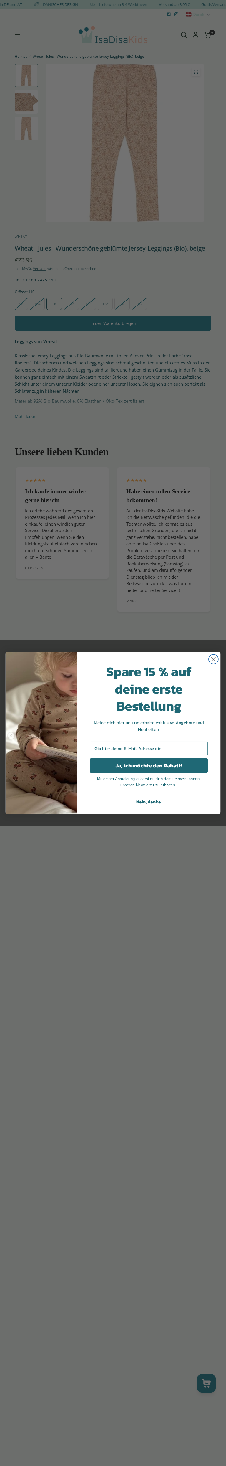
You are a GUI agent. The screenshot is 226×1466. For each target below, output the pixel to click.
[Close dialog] (213, 659)
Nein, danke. (149, 801)
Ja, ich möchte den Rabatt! (148, 766)
